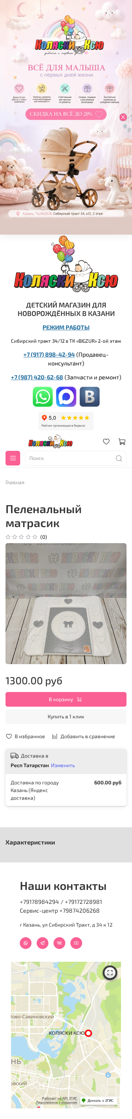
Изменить (63, 765)
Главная (15, 482)
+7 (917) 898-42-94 (49, 354)
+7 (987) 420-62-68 (37, 376)
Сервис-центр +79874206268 (60, 910)
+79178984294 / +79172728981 (61, 901)
